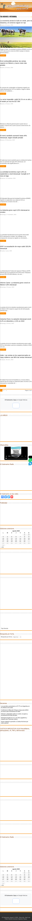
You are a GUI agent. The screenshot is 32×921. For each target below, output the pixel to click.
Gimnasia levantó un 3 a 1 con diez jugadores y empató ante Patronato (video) (14, 718)
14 (20, 539)
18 (7, 541)
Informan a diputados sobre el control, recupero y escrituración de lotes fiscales (14, 714)
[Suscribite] (30, 460)
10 (3, 539)
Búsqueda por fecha (6, 637)
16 (29, 539)
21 (20, 541)
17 (3, 541)
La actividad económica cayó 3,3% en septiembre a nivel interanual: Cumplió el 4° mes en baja (15, 174)
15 (24, 539)
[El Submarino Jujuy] (16, 6)
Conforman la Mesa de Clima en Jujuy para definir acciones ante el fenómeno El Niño (15, 710)
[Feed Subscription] (31, 16)
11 (7, 539)
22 (24, 541)
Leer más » (3, 55)
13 (16, 539)
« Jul (2, 547)
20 (16, 541)
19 (11, 541)
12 (11, 539)
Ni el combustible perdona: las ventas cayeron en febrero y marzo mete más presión (13, 63)
